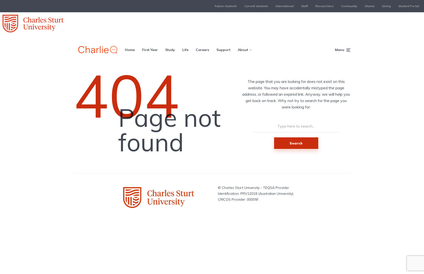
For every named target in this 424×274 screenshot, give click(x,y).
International (285, 6)
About (243, 50)
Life (185, 50)
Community (349, 6)
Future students (226, 6)
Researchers (324, 6)
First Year (150, 50)
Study (170, 50)
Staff (304, 6)
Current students (256, 6)
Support (223, 50)
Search (296, 143)
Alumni (369, 6)
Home (130, 50)
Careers (202, 50)
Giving (386, 6)
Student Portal (408, 6)
